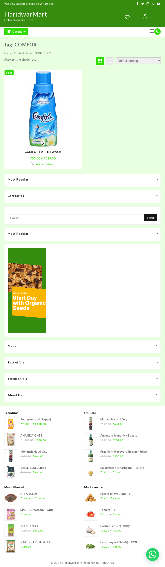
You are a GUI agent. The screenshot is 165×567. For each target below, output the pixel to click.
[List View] (109, 61)
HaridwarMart (25, 14)
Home (8, 53)
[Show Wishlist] (129, 17)
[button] (152, 554)
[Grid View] (100, 61)
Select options (44, 164)
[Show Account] (145, 17)
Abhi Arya (107, 562)
